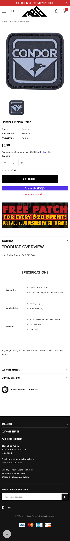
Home (4, 21)
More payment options (35, 194)
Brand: (5, 129)
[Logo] (34, 10)
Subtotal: (6, 170)
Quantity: (6, 156)
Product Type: (8, 138)
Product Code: (8, 133)
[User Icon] (56, 11)
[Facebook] (3, 507)
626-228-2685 (15, 463)
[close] (66, 3)
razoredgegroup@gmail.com (21, 459)
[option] (35, 61)
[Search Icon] (12, 11)
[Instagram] (9, 507)
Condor (25, 129)
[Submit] (65, 497)
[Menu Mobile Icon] (4, 11)
